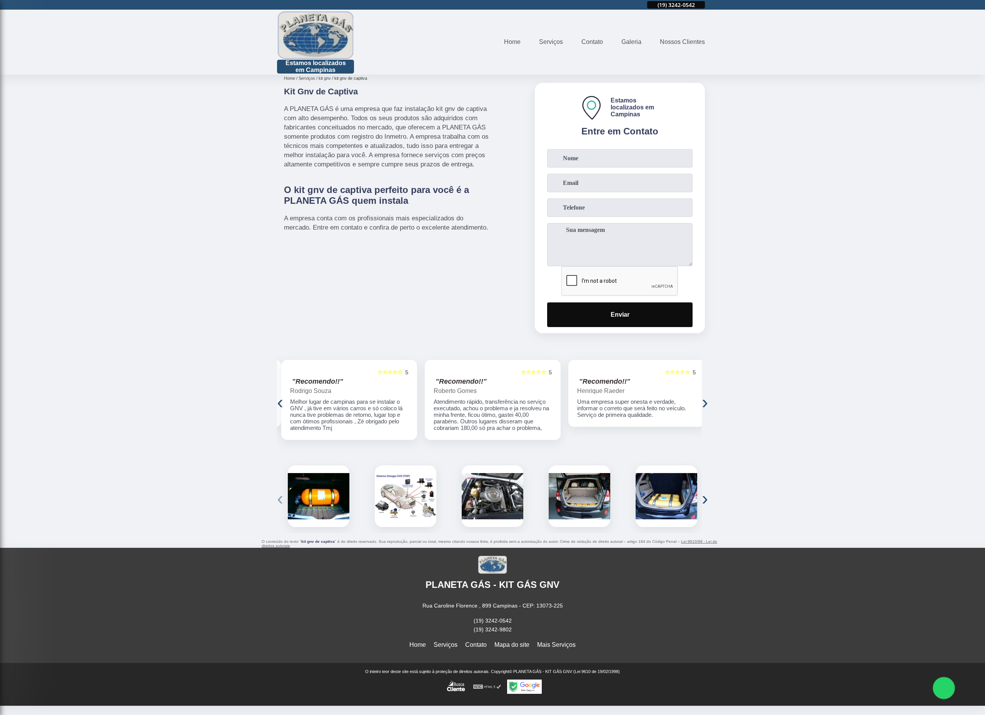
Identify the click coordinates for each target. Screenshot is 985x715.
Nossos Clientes (682, 42)
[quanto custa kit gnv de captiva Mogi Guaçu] (666, 496)
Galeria (631, 42)
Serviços (551, 42)
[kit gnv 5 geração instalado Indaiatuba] (318, 496)
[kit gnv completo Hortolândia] (405, 496)
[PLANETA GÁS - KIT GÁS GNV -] (315, 35)
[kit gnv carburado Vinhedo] (492, 496)
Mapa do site (511, 644)
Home (512, 42)
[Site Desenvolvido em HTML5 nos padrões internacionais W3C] (487, 686)
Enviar (620, 314)
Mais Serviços (556, 644)
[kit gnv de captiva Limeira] (579, 496)
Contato (592, 42)
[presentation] (280, 402)
